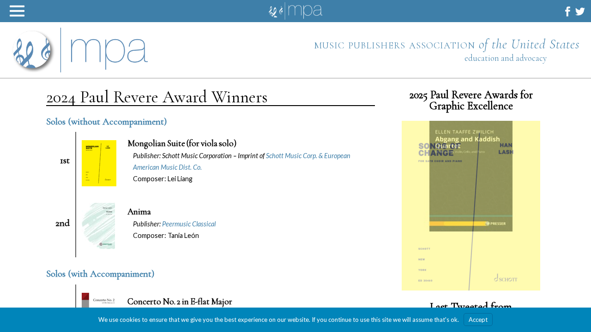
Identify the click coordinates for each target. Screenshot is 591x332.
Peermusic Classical (189, 224)
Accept (478, 319)
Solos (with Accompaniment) (100, 273)
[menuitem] (567, 11)
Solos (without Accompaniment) (106, 121)
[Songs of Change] (471, 213)
